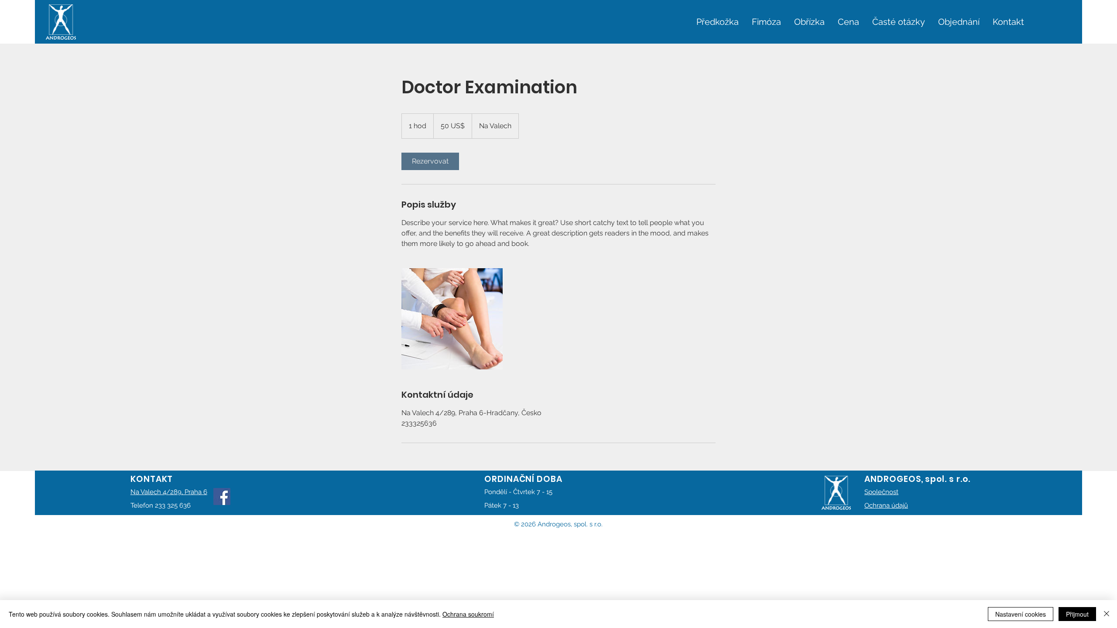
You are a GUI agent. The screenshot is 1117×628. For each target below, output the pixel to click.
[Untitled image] (452, 318)
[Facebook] (221, 496)
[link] (430, 161)
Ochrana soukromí (468, 614)
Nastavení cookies (1020, 614)
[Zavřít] (1106, 614)
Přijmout (1077, 614)
